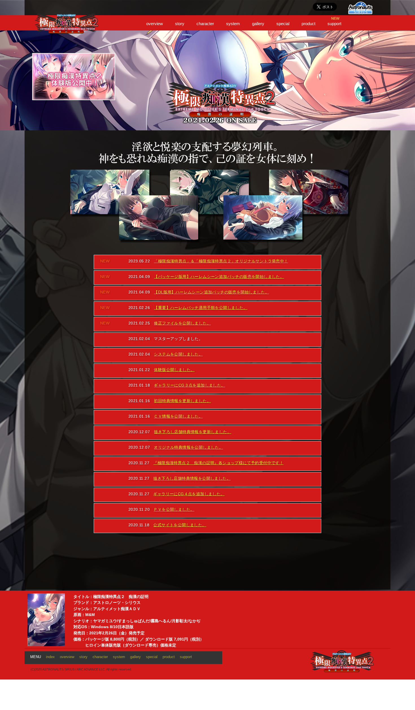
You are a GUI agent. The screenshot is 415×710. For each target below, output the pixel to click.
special (282, 23)
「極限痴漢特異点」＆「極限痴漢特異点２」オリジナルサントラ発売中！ (221, 261)
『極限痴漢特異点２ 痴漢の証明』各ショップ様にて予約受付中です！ (218, 463)
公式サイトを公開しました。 (179, 525)
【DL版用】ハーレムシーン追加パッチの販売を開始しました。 (211, 292)
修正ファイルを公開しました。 (182, 323)
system (233, 23)
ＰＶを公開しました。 (174, 509)
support (334, 23)
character (205, 23)
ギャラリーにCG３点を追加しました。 (189, 385)
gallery (258, 23)
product (308, 23)
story (179, 23)
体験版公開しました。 (174, 369)
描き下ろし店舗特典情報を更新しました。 (192, 431)
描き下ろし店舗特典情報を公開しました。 (192, 478)
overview (154, 23)
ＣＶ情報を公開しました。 (178, 416)
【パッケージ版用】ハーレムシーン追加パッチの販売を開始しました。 (219, 276)
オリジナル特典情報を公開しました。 (188, 447)
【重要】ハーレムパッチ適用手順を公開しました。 (200, 307)
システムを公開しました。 (178, 354)
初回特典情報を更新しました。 (182, 400)
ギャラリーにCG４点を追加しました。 (188, 494)
